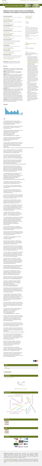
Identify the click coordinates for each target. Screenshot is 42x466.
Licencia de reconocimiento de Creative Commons (33, 61)
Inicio (4, 7)
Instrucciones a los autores (9, 377)
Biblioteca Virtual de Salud (34, 0)
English (6, 366)
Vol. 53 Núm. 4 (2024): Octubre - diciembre (16, 7)
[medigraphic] (21, 444)
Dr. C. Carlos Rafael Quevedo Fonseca (11, 459)
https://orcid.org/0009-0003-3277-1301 (8, 48)
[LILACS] (26, 439)
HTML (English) (29, 16)
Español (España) (7, 368)
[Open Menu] (3, 5)
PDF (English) (29, 18)
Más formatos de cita (29, 38)
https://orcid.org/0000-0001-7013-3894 (8, 43)
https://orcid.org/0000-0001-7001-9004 (8, 19)
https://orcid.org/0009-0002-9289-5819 (8, 33)
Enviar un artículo (8, 371)
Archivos (7, 7)
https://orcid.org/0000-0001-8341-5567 (8, 58)
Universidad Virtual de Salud (24, 0)
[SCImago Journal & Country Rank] (21, 388)
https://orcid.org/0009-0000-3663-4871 (8, 28)
